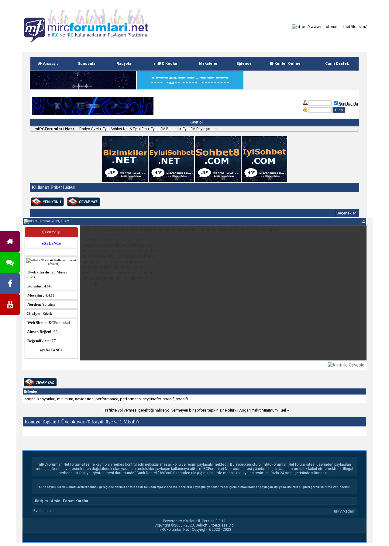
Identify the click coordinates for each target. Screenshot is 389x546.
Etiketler (30, 391)
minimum (65, 399)
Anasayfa (50, 63)
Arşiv (55, 501)
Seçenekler (346, 213)
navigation (84, 399)
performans (130, 399)
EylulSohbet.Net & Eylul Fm (125, 129)
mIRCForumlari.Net (52, 129)
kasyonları (46, 399)
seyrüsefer (152, 399)
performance (106, 399)
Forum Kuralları (76, 501)
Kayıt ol (196, 122)
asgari (30, 399)
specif (168, 399)
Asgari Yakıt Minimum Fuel (262, 410)
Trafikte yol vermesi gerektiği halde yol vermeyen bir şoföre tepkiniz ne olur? (169, 410)
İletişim (41, 501)
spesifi (182, 399)
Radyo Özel (88, 129)
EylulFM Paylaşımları (200, 129)
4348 (48, 286)
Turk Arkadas (343, 511)
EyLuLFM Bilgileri (165, 129)
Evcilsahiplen (44, 511)
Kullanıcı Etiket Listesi (53, 187)
